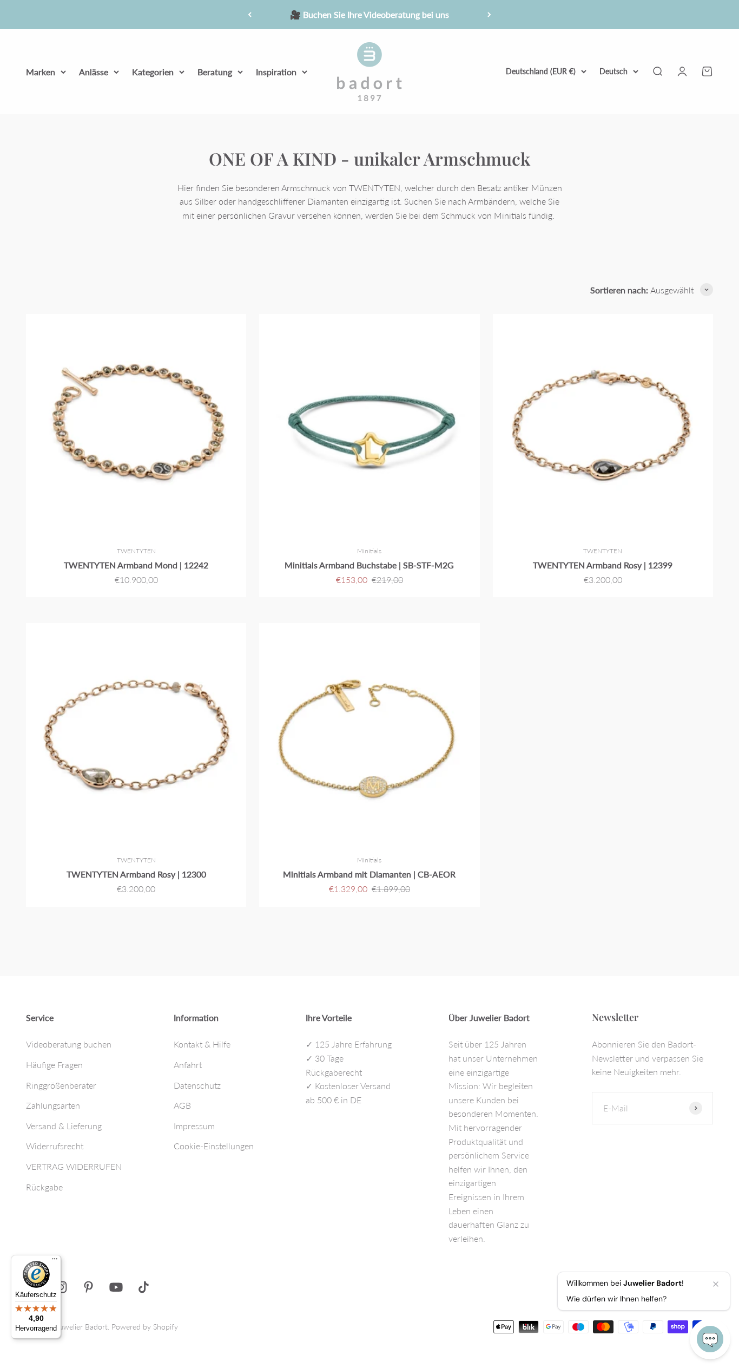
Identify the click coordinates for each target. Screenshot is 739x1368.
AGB (182, 1105)
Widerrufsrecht (54, 1146)
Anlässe (93, 71)
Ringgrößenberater (61, 1085)
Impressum (194, 1126)
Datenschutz (197, 1085)
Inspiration (276, 71)
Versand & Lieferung (64, 1126)
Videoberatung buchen (68, 1044)
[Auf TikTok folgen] (143, 1287)
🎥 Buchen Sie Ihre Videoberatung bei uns (369, 14)
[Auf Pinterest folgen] (88, 1287)
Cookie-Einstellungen (214, 1146)
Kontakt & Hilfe (202, 1044)
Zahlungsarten (53, 1105)
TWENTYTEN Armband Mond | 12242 (136, 565)
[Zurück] (250, 15)
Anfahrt (188, 1064)
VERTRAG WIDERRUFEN (74, 1166)
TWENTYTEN (136, 551)
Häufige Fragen (54, 1064)
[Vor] (489, 15)
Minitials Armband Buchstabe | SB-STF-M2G (369, 565)
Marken (40, 71)
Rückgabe (44, 1187)
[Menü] (54, 1261)
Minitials (369, 551)
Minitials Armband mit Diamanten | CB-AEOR (369, 874)
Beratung (214, 71)
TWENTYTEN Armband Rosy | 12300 (136, 874)
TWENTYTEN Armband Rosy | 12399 (602, 565)
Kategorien (153, 71)
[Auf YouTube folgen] (116, 1287)
